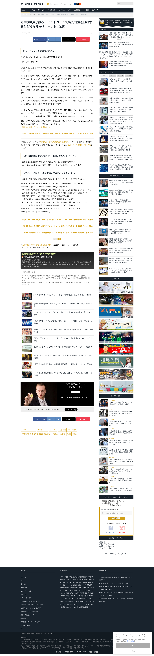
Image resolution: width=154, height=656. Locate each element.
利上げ (71, 601)
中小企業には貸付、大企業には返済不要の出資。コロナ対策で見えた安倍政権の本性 (121, 433)
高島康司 (89, 585)
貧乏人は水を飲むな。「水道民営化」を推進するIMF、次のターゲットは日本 (121, 81)
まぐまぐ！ (53, 633)
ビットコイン (42, 430)
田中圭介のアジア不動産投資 (29, 611)
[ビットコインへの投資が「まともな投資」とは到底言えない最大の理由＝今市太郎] (27, 313)
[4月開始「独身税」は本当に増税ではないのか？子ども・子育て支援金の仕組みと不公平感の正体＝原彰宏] (103, 261)
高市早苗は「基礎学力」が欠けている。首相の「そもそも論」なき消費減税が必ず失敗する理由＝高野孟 (121, 138)
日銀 (78, 577)
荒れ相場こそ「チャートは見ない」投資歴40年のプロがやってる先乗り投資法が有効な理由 (121, 54)
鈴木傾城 (89, 582)
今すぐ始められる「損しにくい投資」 (61, 4)
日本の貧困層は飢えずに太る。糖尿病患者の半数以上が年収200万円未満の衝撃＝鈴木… (121, 461)
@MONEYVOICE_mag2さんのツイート (116, 554)
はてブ (52, 39)
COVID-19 (76, 601)
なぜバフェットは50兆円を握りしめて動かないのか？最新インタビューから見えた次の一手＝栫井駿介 (121, 63)
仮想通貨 (62, 430)
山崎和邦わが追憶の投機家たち (30, 601)
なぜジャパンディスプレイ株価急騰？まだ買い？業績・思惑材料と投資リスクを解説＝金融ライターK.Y (121, 270)
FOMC (91, 596)
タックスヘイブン (28, 430)
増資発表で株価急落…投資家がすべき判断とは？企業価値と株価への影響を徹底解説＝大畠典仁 (121, 241)
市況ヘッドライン (26, 598)
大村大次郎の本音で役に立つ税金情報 (54, 142)
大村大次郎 (72, 430)
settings (132, 651)
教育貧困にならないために (81, 579)
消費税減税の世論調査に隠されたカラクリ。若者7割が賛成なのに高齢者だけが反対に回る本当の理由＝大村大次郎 (121, 157)
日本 (86, 604)
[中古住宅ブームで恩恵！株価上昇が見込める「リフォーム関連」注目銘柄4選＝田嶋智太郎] (103, 183)
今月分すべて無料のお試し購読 (79, 145)
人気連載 (77, 10)
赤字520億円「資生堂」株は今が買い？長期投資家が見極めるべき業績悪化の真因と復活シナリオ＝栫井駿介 (121, 91)
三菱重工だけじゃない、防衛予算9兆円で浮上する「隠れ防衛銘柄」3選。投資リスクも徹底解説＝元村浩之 (121, 211)
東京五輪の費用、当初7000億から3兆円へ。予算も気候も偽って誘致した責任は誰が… (121, 452)
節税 (69, 434)
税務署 (62, 434)
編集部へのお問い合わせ (106, 546)
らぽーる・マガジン (69, 582)
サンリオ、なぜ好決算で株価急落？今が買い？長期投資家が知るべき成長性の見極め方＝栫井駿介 (54, 276)
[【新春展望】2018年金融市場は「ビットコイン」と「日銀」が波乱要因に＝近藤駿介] (27, 322)
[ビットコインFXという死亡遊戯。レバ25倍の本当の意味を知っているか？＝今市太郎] (27, 331)
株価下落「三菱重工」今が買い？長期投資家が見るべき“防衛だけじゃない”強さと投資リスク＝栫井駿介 (121, 110)
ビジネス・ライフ (65, 10)
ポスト (69, 39)
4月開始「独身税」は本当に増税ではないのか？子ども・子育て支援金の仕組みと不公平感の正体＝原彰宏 (121, 260)
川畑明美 (86, 596)
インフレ (74, 607)
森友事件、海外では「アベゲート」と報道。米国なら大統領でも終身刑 (121, 403)
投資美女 (23, 618)
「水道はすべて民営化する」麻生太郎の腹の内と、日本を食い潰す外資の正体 (121, 480)
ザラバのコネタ (25, 625)
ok (132, 645)
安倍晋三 (83, 577)
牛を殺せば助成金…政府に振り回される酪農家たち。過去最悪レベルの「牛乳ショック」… (121, 413)
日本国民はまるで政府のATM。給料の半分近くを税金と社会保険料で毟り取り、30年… (121, 442)
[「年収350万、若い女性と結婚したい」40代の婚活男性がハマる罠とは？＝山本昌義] (27, 357)
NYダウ (62, 577)
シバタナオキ (67, 590)
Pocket (83, 39)
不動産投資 (51, 10)
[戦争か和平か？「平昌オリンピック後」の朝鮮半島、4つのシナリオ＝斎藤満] (27, 296)
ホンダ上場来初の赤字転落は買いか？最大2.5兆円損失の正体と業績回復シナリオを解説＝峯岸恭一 (121, 231)
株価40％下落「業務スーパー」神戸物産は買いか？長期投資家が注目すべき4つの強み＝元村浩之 (121, 192)
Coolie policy (131, 641)
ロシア (78, 604)
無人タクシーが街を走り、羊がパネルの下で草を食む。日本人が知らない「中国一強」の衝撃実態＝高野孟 (121, 148)
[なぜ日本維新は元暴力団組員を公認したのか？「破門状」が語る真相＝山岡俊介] (27, 305)
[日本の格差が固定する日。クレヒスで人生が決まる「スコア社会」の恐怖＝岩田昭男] (27, 374)
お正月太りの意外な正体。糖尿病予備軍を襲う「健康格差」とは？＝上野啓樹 (63, 364)
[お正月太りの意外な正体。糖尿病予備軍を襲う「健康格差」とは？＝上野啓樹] (27, 365)
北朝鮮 (82, 601)
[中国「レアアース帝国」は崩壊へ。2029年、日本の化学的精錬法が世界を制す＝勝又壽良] (103, 203)
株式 (33, 10)
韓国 (66, 577)
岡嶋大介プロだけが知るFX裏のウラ (32, 604)
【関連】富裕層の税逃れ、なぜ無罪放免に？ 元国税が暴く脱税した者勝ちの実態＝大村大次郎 (57, 232)
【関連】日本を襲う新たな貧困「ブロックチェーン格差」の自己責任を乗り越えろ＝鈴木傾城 (57, 226)
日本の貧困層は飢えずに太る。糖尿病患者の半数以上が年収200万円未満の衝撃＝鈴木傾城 (121, 100)
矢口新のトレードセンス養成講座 (31, 608)
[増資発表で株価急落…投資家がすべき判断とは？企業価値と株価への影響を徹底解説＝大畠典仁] (103, 242)
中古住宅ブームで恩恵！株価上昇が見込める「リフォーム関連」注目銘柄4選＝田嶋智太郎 (121, 182)
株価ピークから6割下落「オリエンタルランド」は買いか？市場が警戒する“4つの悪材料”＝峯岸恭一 (121, 250)
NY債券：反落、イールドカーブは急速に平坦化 (113, 583)
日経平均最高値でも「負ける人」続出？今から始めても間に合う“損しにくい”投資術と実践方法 (121, 35)
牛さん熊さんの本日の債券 (82, 588)
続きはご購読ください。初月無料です (36, 127)
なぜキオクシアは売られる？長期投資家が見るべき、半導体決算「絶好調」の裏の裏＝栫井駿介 (121, 129)
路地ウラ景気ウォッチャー (29, 615)
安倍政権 (80, 607)
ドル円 (82, 604)
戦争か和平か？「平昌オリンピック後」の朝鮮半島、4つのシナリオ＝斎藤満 (62, 295)
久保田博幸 (89, 577)
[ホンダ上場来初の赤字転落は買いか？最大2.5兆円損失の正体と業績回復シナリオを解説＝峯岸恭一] (103, 232)
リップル (53, 430)
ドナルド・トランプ (66, 579)
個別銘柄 (74, 590)
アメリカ (80, 590)
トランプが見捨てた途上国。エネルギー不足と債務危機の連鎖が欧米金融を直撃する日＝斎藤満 (121, 221)
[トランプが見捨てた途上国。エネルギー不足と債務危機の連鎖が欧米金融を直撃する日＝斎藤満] (103, 222)
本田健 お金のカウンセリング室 (30, 622)
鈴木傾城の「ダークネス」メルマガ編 (71, 596)
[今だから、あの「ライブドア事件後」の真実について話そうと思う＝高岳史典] (27, 348)
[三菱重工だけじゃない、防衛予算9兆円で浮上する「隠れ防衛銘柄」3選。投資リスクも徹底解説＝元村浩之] (103, 212)
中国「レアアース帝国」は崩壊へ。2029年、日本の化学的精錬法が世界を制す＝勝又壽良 (121, 44)
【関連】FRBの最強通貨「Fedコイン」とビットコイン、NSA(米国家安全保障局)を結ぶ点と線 (57, 219)
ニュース (25, 10)
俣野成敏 (74, 577)
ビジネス (129, 75)
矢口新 (73, 604)
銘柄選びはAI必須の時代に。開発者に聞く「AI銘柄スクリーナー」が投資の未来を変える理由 (118, 22)
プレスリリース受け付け (106, 548)
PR (21, 628)
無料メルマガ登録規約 (106, 509)
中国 (90, 579)
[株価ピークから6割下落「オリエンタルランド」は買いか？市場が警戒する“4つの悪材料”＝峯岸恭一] (103, 251)
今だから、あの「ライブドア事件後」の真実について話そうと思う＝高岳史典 (63, 347)
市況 (87, 10)
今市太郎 (83, 582)
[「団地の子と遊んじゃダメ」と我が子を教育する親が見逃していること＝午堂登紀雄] (27, 339)
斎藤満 (78, 582)
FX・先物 (41, 10)
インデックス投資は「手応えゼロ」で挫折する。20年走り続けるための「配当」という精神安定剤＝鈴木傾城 (121, 167)
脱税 (74, 434)
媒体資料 (102, 542)
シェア (37, 39)
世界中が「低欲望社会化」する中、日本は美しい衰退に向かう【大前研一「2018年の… (121, 471)
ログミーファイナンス (68, 599)
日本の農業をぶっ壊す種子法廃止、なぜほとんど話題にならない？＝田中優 (121, 489)
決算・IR (95, 10)
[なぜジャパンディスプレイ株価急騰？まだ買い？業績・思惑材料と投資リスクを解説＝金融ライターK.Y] (103, 271)
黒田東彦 (80, 599)
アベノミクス (88, 601)
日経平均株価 (89, 593)
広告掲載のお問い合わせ (106, 544)
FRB (69, 577)
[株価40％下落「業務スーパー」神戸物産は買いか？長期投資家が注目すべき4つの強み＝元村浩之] (103, 193)
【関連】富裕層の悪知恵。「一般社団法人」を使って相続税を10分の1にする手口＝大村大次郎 (57, 133)
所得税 (55, 434)
